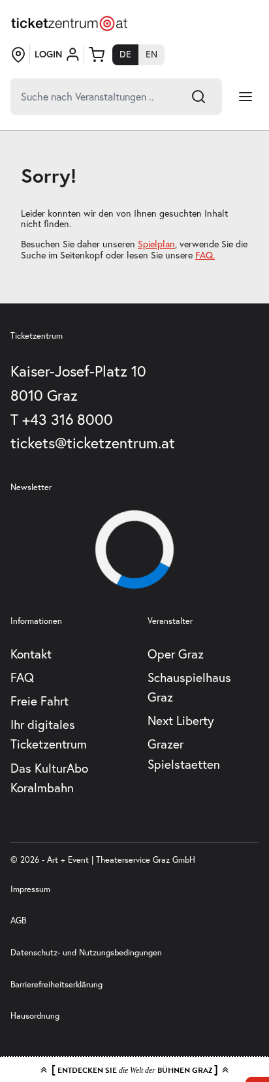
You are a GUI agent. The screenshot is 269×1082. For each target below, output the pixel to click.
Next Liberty (181, 720)
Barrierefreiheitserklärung (56, 984)
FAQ (22, 677)
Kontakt (31, 653)
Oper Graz (176, 653)
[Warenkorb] (96, 55)
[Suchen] (198, 97)
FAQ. (205, 255)
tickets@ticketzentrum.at (92, 442)
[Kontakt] (18, 55)
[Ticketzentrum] (69, 23)
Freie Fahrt (39, 700)
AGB (18, 920)
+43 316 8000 (67, 419)
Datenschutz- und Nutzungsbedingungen (86, 952)
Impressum (30, 889)
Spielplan (156, 244)
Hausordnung (34, 1015)
